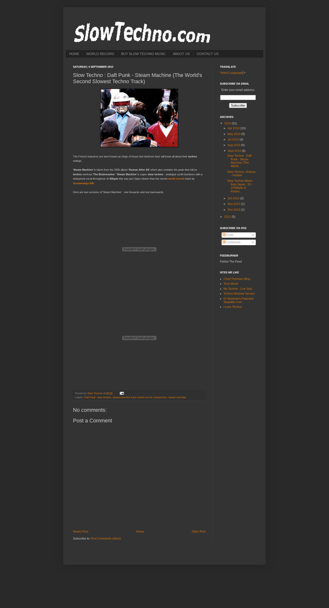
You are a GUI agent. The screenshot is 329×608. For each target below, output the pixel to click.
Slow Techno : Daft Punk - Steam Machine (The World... (239, 161)
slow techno (104, 397)
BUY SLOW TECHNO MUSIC (143, 54)
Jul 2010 (234, 139)
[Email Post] (121, 393)
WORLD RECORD (100, 54)
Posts (229, 235)
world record (176, 178)
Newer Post (80, 531)
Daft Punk (90, 397)
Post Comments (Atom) (106, 538)
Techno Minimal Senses (239, 293)
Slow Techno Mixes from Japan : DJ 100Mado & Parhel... (239, 186)
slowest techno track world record (132, 397)
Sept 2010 (235, 151)
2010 (228, 123)
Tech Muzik (231, 283)
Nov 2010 (234, 204)
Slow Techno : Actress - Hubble (241, 173)
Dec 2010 (234, 209)
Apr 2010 (234, 128)
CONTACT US (207, 54)
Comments (232, 242)
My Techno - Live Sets (238, 288)
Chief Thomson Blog (237, 279)
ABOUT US (181, 54)
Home (140, 531)
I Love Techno (233, 307)
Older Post (198, 531)
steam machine (177, 397)
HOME (74, 54)
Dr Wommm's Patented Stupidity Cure (238, 300)
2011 (228, 216)
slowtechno (160, 397)
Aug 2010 (234, 145)
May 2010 (234, 134)
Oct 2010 (234, 198)
